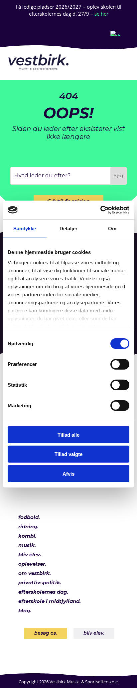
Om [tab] (112, 228)
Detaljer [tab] (69, 228)
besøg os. (45, 633)
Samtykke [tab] (24, 228)
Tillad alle (68, 434)
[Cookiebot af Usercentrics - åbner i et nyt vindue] (100, 210)
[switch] (119, 364)
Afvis (68, 473)
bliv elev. (93, 633)
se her (101, 13)
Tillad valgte (68, 454)
